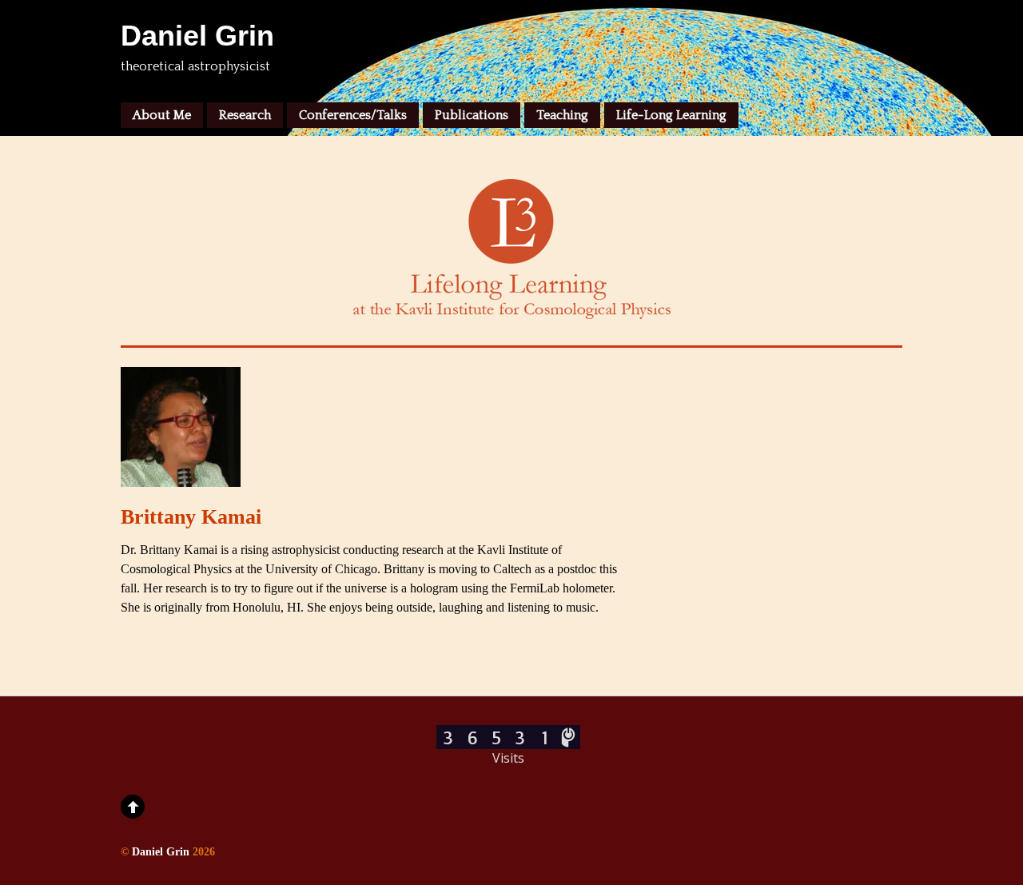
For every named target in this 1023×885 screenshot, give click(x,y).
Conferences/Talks (353, 115)
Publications (471, 115)
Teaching (562, 115)
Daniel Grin (160, 851)
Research (245, 115)
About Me (162, 115)
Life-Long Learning (671, 115)
